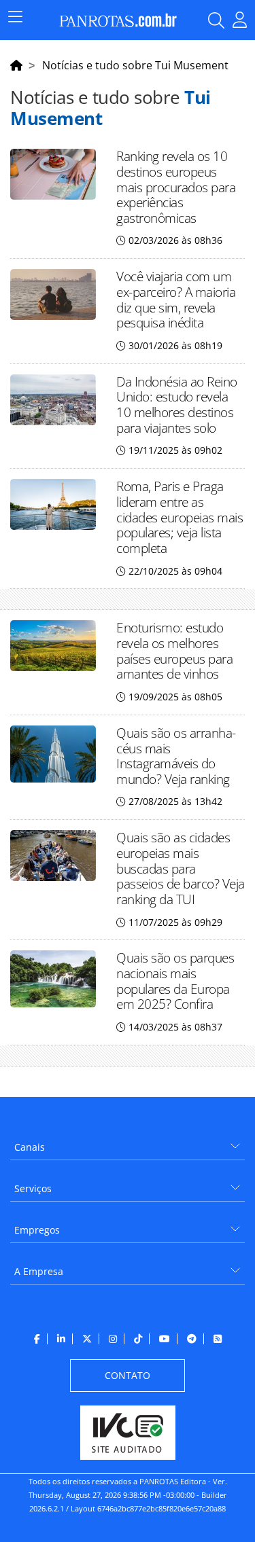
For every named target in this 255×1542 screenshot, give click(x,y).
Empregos (37, 1229)
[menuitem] (127, 1142)
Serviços (33, 1188)
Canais (29, 1147)
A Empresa (38, 1271)
